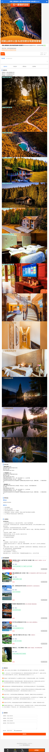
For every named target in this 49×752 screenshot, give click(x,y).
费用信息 (24, 66)
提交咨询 (24, 734)
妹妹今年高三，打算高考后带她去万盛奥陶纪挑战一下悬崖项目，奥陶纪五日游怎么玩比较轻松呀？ (23, 694)
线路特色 (5, 66)
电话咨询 (22, 750)
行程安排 (15, 66)
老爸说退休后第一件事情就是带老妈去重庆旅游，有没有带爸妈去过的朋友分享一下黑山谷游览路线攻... (24, 686)
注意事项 (34, 66)
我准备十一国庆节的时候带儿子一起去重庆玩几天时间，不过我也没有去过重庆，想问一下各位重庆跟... (24, 678)
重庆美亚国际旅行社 (26, 745)
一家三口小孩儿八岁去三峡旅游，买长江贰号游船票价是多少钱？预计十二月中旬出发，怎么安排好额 (24, 670)
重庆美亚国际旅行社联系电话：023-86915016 (24, 743)
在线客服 (15, 750)
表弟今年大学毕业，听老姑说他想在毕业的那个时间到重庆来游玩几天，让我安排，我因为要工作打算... (24, 702)
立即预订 (36, 750)
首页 (8, 750)
